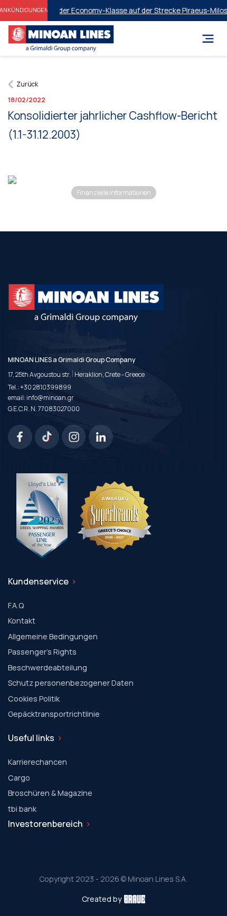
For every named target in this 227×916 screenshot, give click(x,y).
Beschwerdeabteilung (47, 667)
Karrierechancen (37, 762)
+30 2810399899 (45, 387)
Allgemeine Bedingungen (53, 636)
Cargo (19, 778)
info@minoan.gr (50, 397)
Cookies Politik (34, 699)
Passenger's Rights (42, 652)
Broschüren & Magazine (50, 793)
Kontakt (21, 621)
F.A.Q (16, 605)
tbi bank (22, 809)
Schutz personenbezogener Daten (71, 683)
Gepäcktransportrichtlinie (54, 714)
